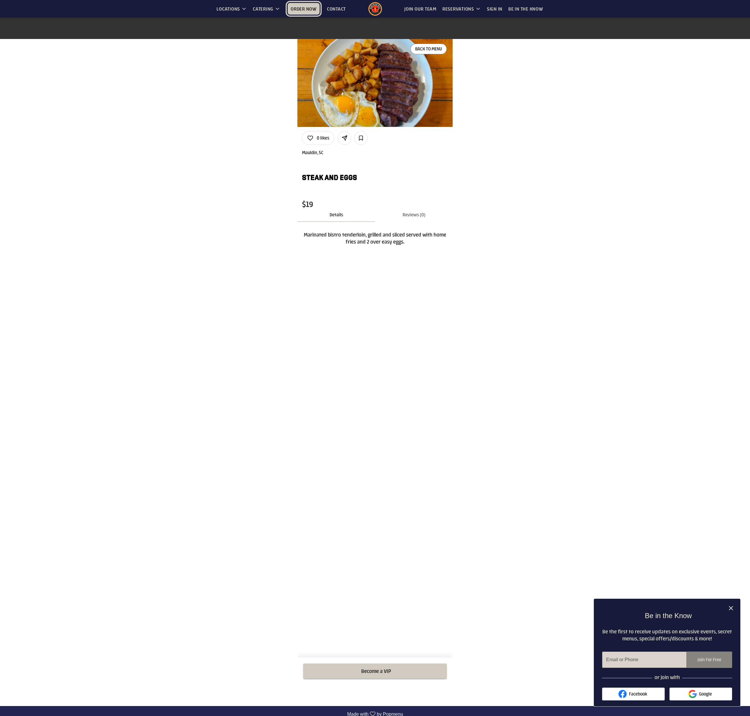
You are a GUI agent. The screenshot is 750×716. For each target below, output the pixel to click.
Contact (336, 9)
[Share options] (344, 138)
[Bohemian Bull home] (375, 8)
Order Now (304, 9)
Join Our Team (420, 9)
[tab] (336, 215)
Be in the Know (525, 9)
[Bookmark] (360, 138)
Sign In (494, 9)
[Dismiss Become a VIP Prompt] (731, 608)
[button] (232, 9)
